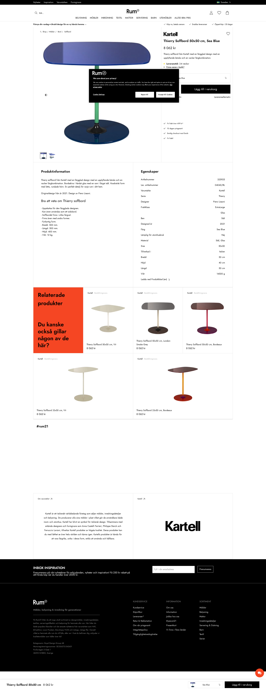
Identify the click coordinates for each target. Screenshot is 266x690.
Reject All (144, 94)
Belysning (204, 612)
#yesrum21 (171, 621)
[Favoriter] (219, 13)
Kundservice (138, 608)
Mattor (202, 616)
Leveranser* (138, 616)
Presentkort (171, 625)
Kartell (222, 190)
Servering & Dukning (209, 625)
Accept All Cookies (165, 94)
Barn (202, 630)
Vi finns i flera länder (176, 630)
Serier (202, 639)
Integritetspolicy (140, 630)
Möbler (203, 608)
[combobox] (224, 2)
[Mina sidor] (211, 13)
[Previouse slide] (46, 95)
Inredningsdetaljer (208, 621)
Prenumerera (205, 569)
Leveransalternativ (222, 97)
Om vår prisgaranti (141, 625)
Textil (202, 634)
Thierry (222, 196)
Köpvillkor (137, 612)
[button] (225, 2)
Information (171, 612)
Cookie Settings (99, 94)
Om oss (169, 608)
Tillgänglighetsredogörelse (145, 634)
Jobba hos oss (172, 616)
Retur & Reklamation (142, 621)
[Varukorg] (227, 13)
